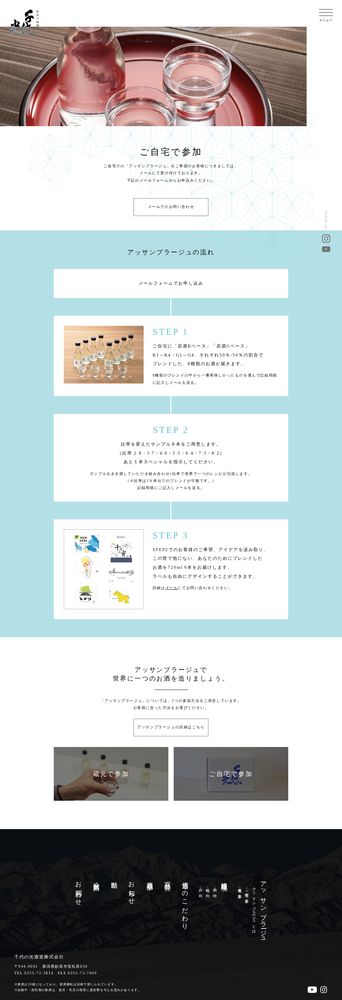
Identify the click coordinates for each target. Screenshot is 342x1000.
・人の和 (200, 888)
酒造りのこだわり (185, 902)
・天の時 (214, 888)
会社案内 (96, 879)
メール (171, 588)
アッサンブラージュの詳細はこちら (171, 727)
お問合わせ (78, 890)
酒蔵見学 (149, 879)
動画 (114, 878)
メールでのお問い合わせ (171, 207)
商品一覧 (167, 879)
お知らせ (131, 889)
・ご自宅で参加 (246, 891)
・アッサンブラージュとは (253, 908)
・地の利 (207, 888)
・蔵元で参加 (239, 889)
